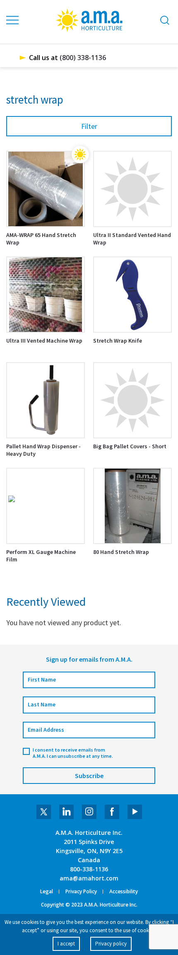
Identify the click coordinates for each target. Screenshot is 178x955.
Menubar (13, 20)
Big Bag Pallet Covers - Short (129, 446)
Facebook (112, 812)
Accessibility (123, 892)
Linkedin (66, 812)
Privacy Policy (81, 892)
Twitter (43, 812)
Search (165, 20)
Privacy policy (111, 943)
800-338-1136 (89, 869)
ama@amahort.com (89, 878)
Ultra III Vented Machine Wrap (44, 340)
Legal (46, 892)
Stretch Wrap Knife (117, 340)
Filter (89, 126)
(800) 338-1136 (83, 57)
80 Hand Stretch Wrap (121, 552)
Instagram (89, 812)
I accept (66, 943)
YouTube (134, 812)
